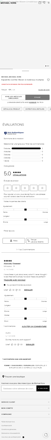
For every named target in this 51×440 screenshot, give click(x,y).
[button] (45, 435)
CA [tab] (10, 89)
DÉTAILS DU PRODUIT (11, 109)
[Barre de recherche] (44, 2)
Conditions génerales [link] (8, 429)
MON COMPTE (7, 408)
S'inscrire (43, 388)
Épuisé (37, 97)
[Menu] (48, 2)
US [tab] (14, 89)
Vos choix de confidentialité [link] (11, 437)
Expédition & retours (35, 109)
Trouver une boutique (15, 376)
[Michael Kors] (8, 2)
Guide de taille (44, 89)
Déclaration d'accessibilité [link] (10, 433)
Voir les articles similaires (13, 97)
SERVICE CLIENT (8, 402)
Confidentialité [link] (6, 425)
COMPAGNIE (6, 414)
